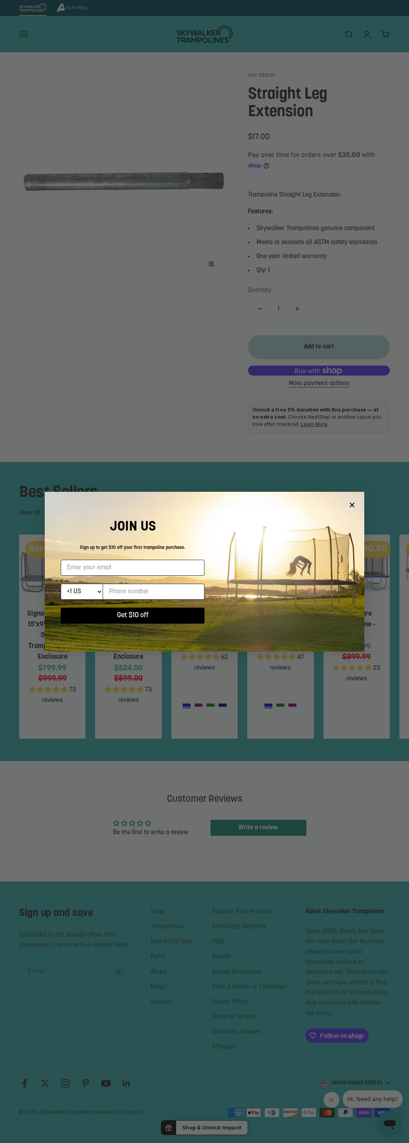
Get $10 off (133, 615)
